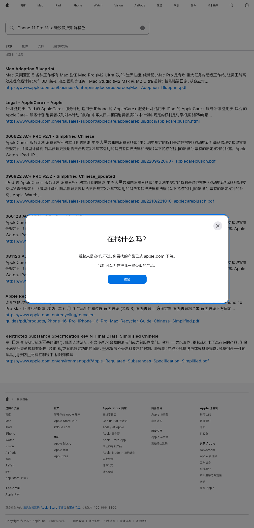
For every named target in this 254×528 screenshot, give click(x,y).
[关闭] (217, 225)
